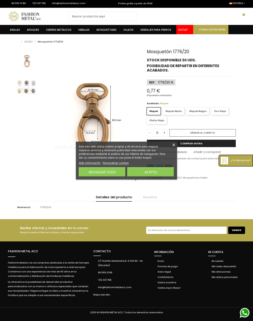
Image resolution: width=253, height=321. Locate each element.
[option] (90, 117)
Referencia (23, 207)
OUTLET (177, 177)
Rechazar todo (102, 172)
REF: (152, 82)
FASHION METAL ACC (23, 251)
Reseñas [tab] (150, 197)
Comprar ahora (191, 143)
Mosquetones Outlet (195, 177)
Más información (90, 162)
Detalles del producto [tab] (114, 197)
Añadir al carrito (202, 133)
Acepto (150, 172)
